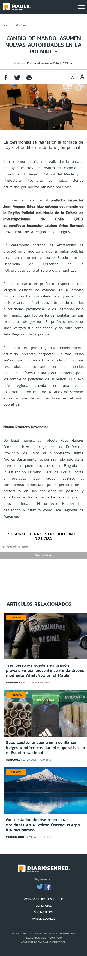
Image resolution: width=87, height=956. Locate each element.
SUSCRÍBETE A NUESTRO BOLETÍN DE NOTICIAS (43, 536)
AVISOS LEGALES (43, 918)
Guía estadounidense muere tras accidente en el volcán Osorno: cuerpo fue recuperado (43, 825)
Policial (21, 25)
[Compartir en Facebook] (5, 80)
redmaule (13, 682)
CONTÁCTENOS (43, 912)
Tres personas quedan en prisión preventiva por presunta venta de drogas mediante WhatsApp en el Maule (45, 670)
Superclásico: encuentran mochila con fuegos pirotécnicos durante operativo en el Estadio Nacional (45, 747)
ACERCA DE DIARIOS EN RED (43, 899)
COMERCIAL (44, 905)
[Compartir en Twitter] (17, 80)
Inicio (7, 25)
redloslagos (15, 837)
